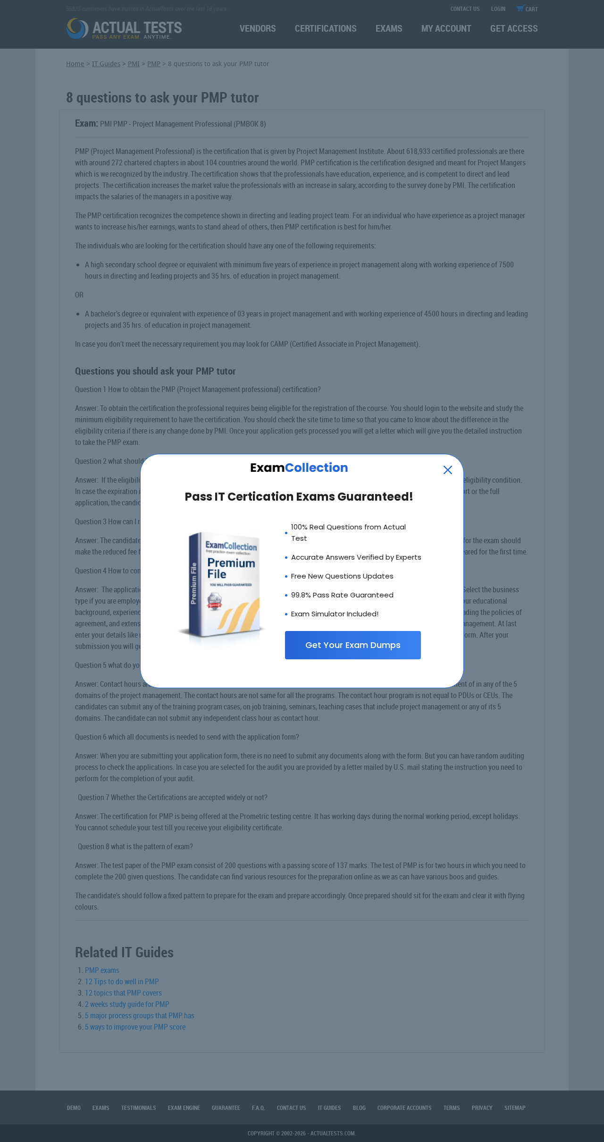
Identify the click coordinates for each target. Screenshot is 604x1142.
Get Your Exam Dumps (353, 645)
